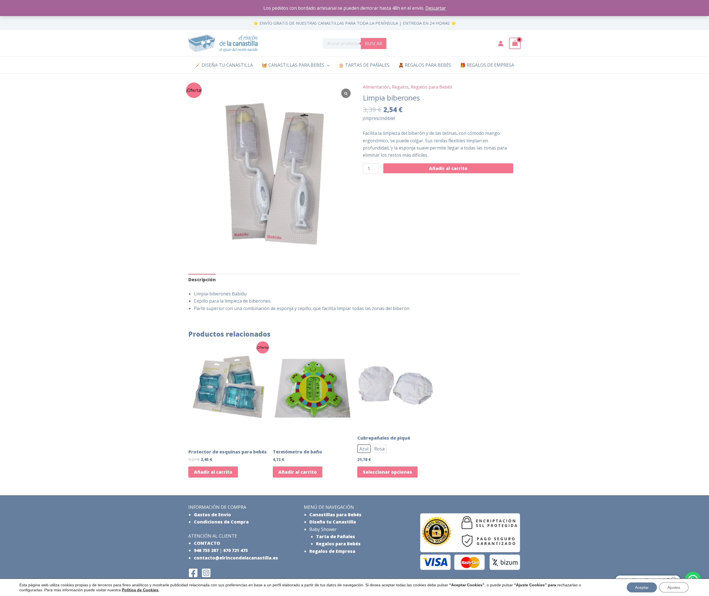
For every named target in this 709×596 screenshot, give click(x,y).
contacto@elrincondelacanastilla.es (236, 558)
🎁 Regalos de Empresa (487, 65)
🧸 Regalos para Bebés (424, 65)
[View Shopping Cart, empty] (515, 43)
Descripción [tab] (202, 280)
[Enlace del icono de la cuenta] (501, 43)
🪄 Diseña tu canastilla (224, 65)
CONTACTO (207, 543)
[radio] (364, 449)
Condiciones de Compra (221, 522)
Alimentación (376, 87)
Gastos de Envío (212, 515)
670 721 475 (235, 550)
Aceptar (642, 587)
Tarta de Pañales (335, 536)
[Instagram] (206, 573)
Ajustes (673, 587)
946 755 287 (206, 550)
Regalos (400, 87)
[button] (327, 65)
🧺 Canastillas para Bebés (293, 65)
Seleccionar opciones (387, 472)
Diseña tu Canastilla (332, 522)
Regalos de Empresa (332, 551)
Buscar (373, 43)
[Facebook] (193, 573)
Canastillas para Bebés (335, 515)
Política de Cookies (140, 590)
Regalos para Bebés (431, 87)
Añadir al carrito (448, 168)
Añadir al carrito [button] (213, 472)
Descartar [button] (435, 8)
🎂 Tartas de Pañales (363, 65)
